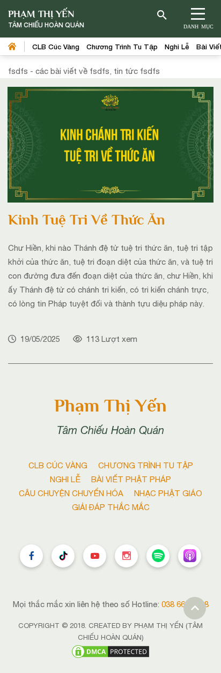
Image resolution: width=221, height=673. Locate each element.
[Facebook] (31, 555)
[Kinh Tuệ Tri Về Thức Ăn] (110, 143)
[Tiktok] (63, 555)
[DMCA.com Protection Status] (110, 650)
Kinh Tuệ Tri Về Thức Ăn (86, 220)
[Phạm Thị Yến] (46, 19)
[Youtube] (94, 555)
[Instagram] (126, 555)
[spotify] (158, 555)
